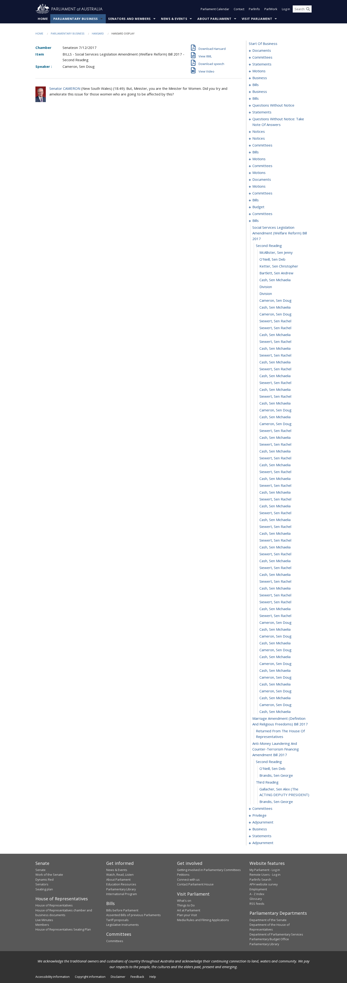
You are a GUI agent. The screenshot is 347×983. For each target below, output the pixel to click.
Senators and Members (129, 19)
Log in (286, 9)
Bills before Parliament (122, 910)
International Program (121, 894)
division (265, 286)
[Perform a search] (308, 9)
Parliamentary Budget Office (269, 939)
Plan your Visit (187, 915)
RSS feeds (257, 903)
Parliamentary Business (75, 19)
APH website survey (264, 884)
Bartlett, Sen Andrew (276, 273)
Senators (41, 884)
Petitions (183, 874)
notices (258, 131)
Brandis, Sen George (276, 775)
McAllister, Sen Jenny (276, 252)
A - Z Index (257, 894)
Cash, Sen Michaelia (275, 279)
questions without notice (273, 105)
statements (261, 64)
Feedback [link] (137, 976)
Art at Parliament (188, 910)
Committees (114, 941)
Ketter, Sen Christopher (278, 266)
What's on (184, 900)
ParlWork (270, 9)
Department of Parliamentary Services (276, 934)
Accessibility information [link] (52, 976)
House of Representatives (54, 905)
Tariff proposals (117, 920)
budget (258, 206)
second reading (269, 245)
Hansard (98, 33)
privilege (259, 815)
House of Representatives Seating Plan (63, 929)
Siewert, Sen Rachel (275, 321)
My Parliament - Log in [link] (265, 870)
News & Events (174, 19)
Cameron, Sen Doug (275, 300)
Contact (239, 9)
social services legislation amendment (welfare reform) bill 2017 (279, 233)
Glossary (256, 899)
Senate (40, 870)
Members (42, 925)
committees (262, 57)
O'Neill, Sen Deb (272, 259)
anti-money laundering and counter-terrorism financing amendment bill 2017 (275, 749)
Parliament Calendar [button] (215, 9)
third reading (267, 782)
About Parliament (214, 19)
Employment (258, 889)
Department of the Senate (268, 920)
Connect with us (188, 879)
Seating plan (44, 889)
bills (255, 84)
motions (259, 71)
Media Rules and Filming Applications (203, 920)
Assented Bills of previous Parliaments (133, 915)
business (259, 77)
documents (261, 50)
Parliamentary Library (121, 889)
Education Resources (121, 884)
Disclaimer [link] (118, 976)
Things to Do (186, 905)
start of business (263, 43)
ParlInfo (254, 9)
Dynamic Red (44, 879)
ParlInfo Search (260, 879)
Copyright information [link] (90, 976)
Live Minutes (44, 920)
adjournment (262, 822)
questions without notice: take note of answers (278, 121)
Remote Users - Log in (265, 874)
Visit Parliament (257, 19)
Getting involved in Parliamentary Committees (209, 870)
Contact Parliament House (195, 884)
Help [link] (152, 976)
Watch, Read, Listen (120, 874)
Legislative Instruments (122, 925)
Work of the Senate (49, 874)
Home (43, 19)
